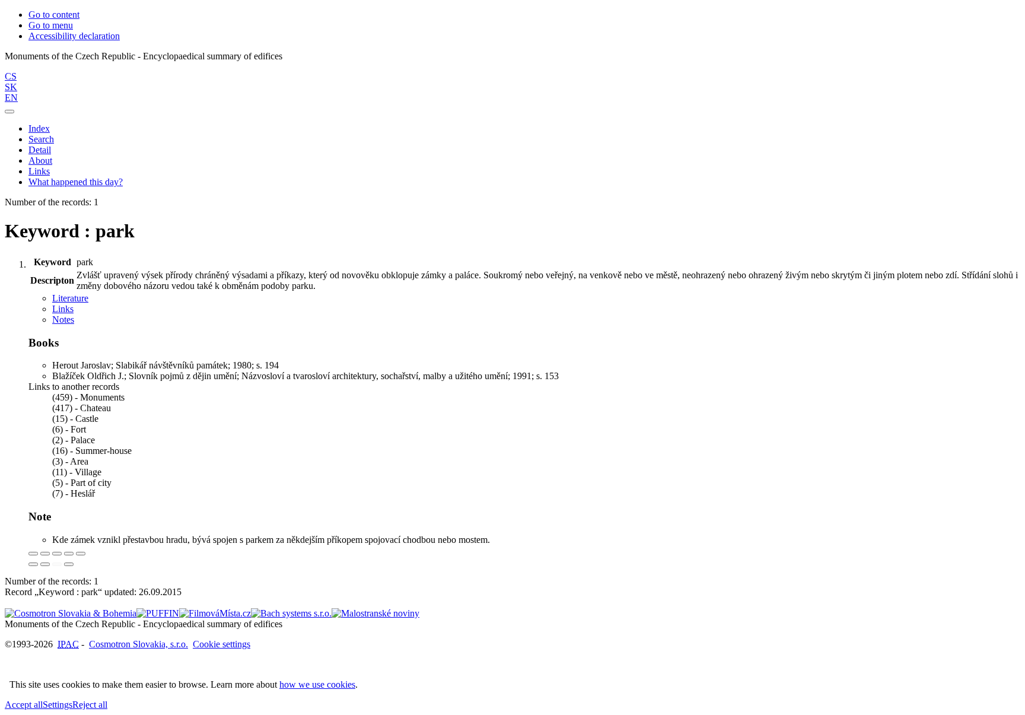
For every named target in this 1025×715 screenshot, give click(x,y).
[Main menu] (9, 111)
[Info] (80, 553)
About (40, 160)
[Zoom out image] (45, 553)
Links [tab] (63, 309)
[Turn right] (45, 564)
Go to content (53, 14)
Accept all (24, 705)
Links (39, 171)
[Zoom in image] (33, 553)
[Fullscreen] (69, 553)
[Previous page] (57, 564)
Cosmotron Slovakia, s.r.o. (138, 644)
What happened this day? (75, 182)
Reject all (89, 705)
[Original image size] (57, 553)
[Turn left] (33, 564)
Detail (39, 150)
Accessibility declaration (74, 36)
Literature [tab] (70, 298)
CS (11, 76)
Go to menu (50, 25)
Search (41, 139)
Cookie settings (221, 644)
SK (11, 87)
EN (11, 98)
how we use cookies (317, 684)
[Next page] (69, 564)
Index (39, 128)
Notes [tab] (63, 319)
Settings (57, 705)
